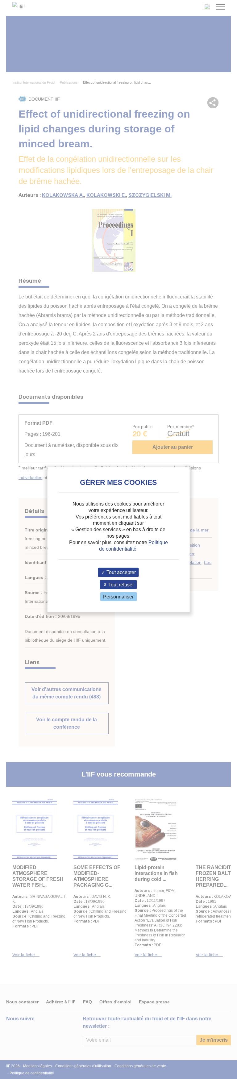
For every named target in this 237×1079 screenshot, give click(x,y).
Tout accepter (120, 572)
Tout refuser (120, 584)
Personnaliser (118, 596)
